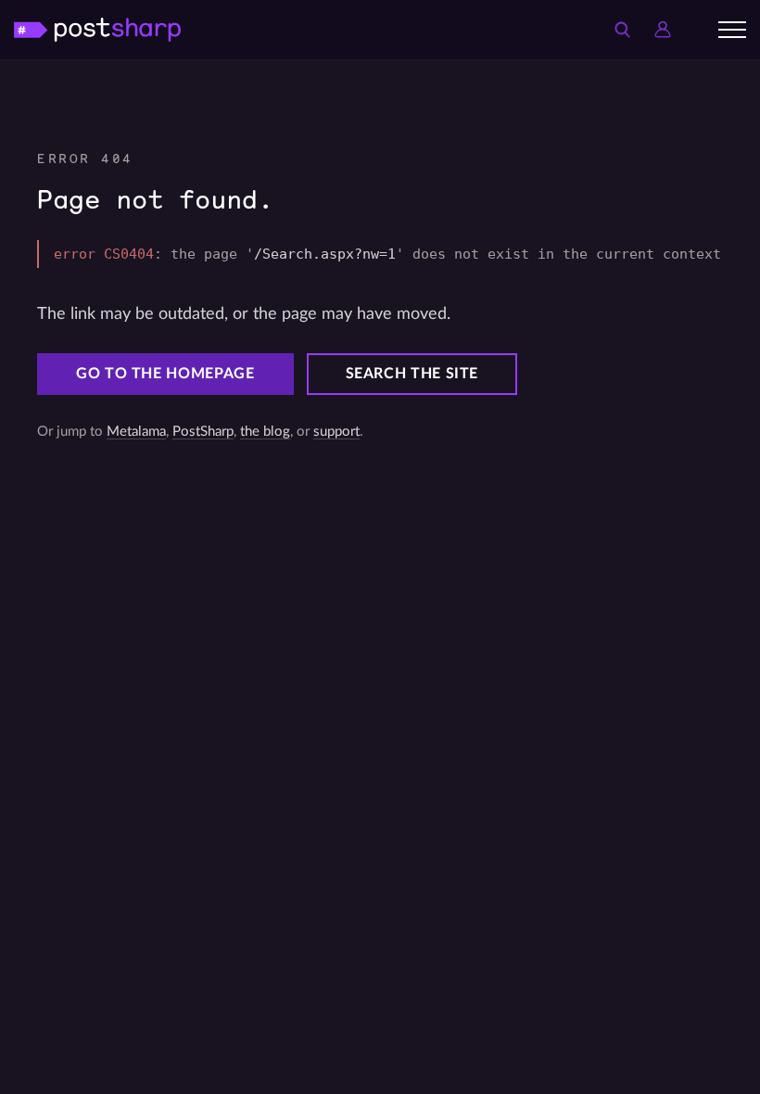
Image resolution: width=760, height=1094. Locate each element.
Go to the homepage (165, 373)
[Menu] (732, 29)
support (336, 432)
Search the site (412, 373)
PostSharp (203, 432)
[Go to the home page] (97, 29)
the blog (265, 432)
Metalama (136, 432)
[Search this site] (621, 29)
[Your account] (662, 29)
